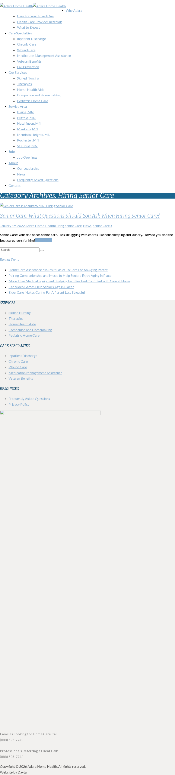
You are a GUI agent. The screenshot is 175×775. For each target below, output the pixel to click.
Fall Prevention (28, 67)
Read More (43, 240)
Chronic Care (26, 44)
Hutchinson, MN (29, 123)
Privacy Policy (19, 404)
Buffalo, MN (26, 118)
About (13, 163)
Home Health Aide (30, 89)
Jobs (12, 151)
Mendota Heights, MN (34, 135)
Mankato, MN (27, 129)
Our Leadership (28, 168)
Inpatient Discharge (31, 39)
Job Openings (27, 157)
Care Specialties (20, 33)
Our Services (18, 72)
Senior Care (101, 226)
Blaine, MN (25, 112)
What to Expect (28, 27)
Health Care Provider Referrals (39, 22)
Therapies (24, 84)
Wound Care (26, 50)
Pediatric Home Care (32, 101)
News (21, 174)
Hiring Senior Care (68, 226)
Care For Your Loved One (35, 16)
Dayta (22, 772)
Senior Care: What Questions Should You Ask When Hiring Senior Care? (80, 215)
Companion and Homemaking (39, 95)
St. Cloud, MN (27, 146)
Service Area (18, 106)
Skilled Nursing (28, 78)
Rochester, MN (28, 140)
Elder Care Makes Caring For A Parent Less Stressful (47, 292)
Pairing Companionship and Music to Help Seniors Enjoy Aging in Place (60, 275)
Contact (14, 185)
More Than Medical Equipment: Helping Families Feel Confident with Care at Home (69, 281)
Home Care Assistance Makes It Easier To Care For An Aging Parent (58, 270)
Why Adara (74, 10)
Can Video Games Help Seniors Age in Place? (41, 287)
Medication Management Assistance (44, 55)
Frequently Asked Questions (37, 180)
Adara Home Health (40, 226)
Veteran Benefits (29, 61)
